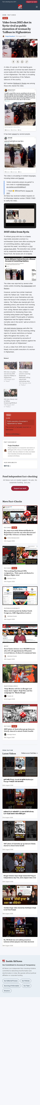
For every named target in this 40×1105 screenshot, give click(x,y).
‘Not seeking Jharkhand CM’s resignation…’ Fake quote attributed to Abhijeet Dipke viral (19, 573)
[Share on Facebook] (13, 62)
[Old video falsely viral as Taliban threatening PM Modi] (10, 393)
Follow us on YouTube (29, 753)
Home (4, 15)
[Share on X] (18, 62)
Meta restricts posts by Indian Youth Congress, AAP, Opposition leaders (18, 612)
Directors (7, 991)
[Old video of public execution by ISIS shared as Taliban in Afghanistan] (10, 365)
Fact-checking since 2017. (9, 1)
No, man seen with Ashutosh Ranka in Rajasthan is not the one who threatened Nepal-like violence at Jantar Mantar (19, 532)
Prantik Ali (10, 696)
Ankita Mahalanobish (13, 538)
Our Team (27, 986)
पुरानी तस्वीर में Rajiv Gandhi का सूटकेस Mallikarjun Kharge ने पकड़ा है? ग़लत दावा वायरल (18, 780)
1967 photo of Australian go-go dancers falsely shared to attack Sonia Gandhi (19, 730)
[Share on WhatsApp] (22, 62)
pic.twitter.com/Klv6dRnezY (16, 187)
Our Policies (26, 981)
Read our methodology (13, 434)
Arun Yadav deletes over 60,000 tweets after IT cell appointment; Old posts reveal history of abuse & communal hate (20, 651)
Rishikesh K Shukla (19, 83)
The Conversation (10, 324)
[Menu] (37, 7)
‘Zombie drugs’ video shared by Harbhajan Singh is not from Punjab (20, 909)
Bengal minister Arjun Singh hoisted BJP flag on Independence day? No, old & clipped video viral (20, 877)
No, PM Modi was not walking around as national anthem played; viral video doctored (19, 941)
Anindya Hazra (11, 578)
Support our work (32, 2)
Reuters (6, 288)
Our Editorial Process (11, 981)
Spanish (21, 178)
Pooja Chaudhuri (10, 36)
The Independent (27, 286)
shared (14, 134)
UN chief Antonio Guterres (13, 328)
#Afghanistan (24, 184)
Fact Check (11, 15)
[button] (15, 221)
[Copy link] (27, 62)
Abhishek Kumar (12, 616)
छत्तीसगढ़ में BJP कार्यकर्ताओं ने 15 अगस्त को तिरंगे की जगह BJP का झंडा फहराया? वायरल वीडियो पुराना (18, 813)
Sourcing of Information (11, 986)
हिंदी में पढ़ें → (7, 466)
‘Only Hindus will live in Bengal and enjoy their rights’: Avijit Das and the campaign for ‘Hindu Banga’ (18, 691)
